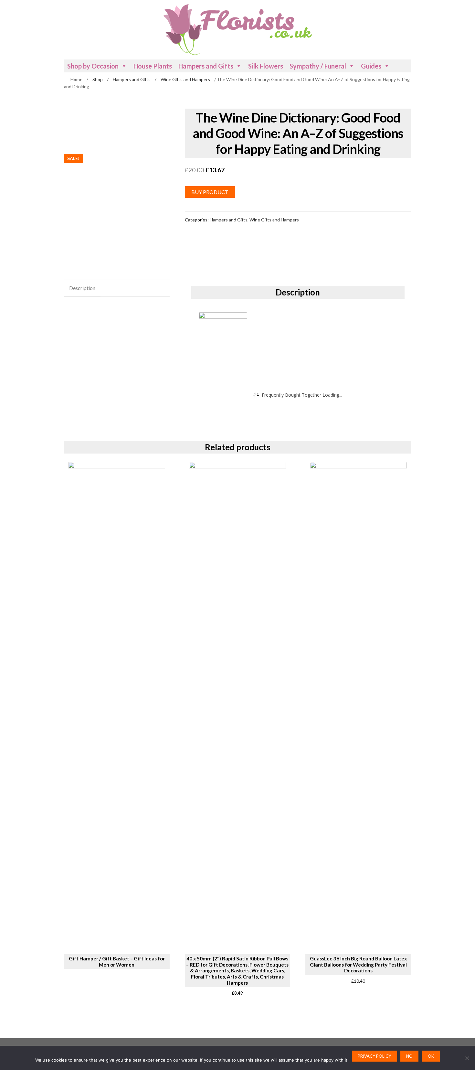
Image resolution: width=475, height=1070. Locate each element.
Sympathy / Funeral (318, 66)
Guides (371, 66)
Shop (97, 79)
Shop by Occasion (93, 66)
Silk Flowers (265, 66)
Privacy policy (374, 1056)
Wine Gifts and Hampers (185, 79)
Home (76, 79)
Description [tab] (82, 288)
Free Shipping (85, 139)
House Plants (152, 66)
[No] (467, 1058)
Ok (431, 1056)
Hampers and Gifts (205, 66)
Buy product (209, 192)
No (409, 1056)
